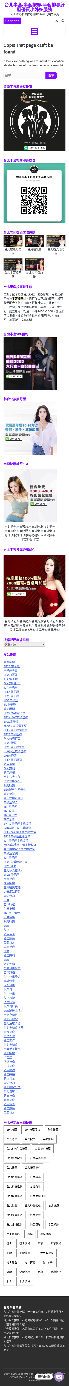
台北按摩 (9, 1053)
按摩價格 (45, 1234)
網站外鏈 (9, 964)
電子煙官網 (11, 853)
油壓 (9, 1253)
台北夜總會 (11, 1015)
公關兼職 (9, 947)
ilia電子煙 (10, 704)
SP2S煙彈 (10, 743)
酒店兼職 (9, 764)
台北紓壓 (12, 1205)
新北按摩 (9, 1091)
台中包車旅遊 (12, 976)
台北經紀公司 (12, 1087)
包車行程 (9, 904)
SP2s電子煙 (11, 721)
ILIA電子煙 (10, 687)
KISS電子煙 (11, 700)
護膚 (40, 1272)
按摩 (30, 1234)
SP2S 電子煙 (12, 666)
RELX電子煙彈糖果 (15, 730)
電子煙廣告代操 (13, 798)
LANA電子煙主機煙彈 (17, 828)
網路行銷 (9, 785)
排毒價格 (24, 1243)
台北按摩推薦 (14, 1177)
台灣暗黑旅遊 (12, 887)
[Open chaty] (59, 1377)
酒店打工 (9, 1078)
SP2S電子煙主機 (14, 747)
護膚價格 (56, 1272)
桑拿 (40, 1243)
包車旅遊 (9, 972)
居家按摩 (9, 1095)
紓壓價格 (24, 1272)
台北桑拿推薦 (14, 1196)
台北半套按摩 (38, 1158)
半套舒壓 (48, 1139)
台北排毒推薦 (14, 1186)
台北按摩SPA (32, 1167)
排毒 (9, 1243)
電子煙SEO (11, 802)
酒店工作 (9, 1040)
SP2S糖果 (10, 866)
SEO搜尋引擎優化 (15, 789)
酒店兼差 (9, 934)
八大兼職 (9, 768)
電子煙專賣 (11, 670)
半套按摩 (30, 1139)
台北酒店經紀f (13, 781)
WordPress (34, 1380)
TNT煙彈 (9, 811)
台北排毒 (35, 1177)
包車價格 (9, 917)
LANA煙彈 (10, 755)
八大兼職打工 (12, 683)
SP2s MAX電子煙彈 (16, 717)
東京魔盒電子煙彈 (15, 751)
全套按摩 (53, 1129)
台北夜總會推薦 (13, 1027)
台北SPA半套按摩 (17, 1148)
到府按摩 (9, 662)
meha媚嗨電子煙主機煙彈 (20, 845)
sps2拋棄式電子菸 (15, 726)
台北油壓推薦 (38, 1196)
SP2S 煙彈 (10, 675)
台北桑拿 (35, 1186)
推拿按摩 (9, 883)
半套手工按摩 (12, 1049)
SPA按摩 (12, 1129)
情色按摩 (35, 1224)
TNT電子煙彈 (12, 913)
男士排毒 (30, 1262)
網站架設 (9, 794)
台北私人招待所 (13, 870)
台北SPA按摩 (43, 1148)
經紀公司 (9, 896)
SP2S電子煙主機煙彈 (17, 836)
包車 (6, 900)
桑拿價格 (56, 1243)
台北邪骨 (35, 1215)
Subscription (12, 20)
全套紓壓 (12, 1139)
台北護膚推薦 (14, 1215)
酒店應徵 (9, 938)
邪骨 (9, 1281)
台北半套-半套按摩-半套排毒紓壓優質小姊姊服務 (34, 7)
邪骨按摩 (9, 1032)
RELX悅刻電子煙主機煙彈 (20, 832)
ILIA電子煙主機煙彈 (16, 840)
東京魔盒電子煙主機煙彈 (19, 849)
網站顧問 (9, 709)
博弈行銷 (9, 1002)
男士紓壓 (48, 1262)
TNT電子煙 (10, 806)
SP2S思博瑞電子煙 (15, 862)
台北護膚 (53, 1205)
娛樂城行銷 (11, 1006)
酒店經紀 (9, 772)
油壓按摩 (24, 1253)
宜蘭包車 (9, 985)
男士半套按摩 (46, 1253)
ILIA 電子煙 (11, 679)
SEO (6, 925)
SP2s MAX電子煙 (14, 713)
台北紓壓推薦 (33, 1205)
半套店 (8, 1057)
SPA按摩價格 (32, 1129)
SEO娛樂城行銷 (13, 1010)
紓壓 (9, 1272)
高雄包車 (9, 981)
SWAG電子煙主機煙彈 (17, 823)
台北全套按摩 (14, 1158)
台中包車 (9, 993)
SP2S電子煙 (11, 696)
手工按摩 (53, 1224)
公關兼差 (9, 942)
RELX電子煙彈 (13, 760)
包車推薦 (9, 908)
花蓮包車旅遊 (12, 968)
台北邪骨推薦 (14, 1224)
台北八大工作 (12, 777)
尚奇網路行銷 (12, 891)
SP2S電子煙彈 (13, 734)
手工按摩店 (13, 1234)
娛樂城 (8, 989)
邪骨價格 (24, 1281)
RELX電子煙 (11, 692)
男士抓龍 (12, 1262)
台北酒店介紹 (12, 1023)
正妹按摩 (9, 1061)
